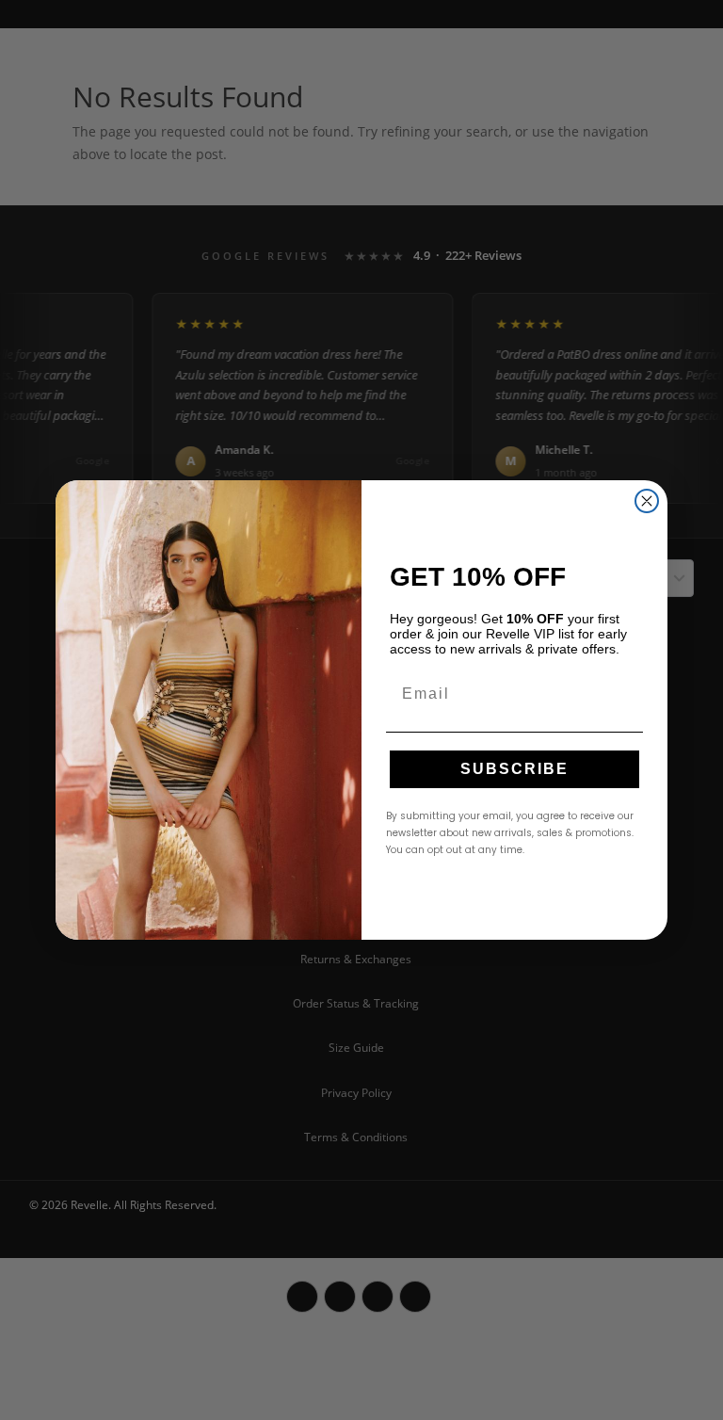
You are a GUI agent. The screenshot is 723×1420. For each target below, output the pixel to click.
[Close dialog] (646, 501)
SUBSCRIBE (514, 769)
